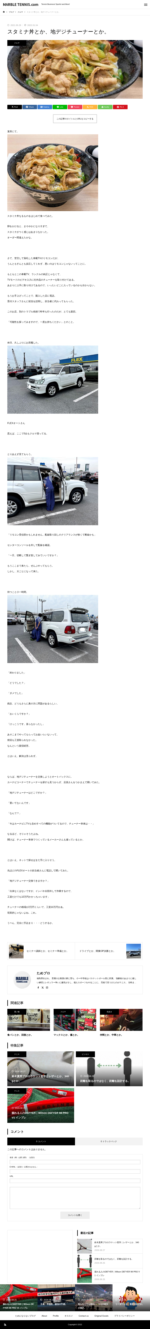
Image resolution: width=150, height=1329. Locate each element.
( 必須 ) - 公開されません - (23, 1167)
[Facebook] (38, 987)
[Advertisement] (40, 1254)
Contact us (84, 1316)
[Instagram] (47, 987)
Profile (56, 1316)
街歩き (109, 1012)
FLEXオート (13, 423)
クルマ (16, 43)
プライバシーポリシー (124, 1316)
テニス (16, 1054)
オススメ (69, 1316)
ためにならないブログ (25, 1316)
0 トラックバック (109, 1141)
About (44, 1316)
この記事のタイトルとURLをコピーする (75, 119)
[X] (42, 987)
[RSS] (5, 1324)
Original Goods (101, 1316)
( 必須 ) (22, 1157)
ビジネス (85, 1054)
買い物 (16, 1012)
